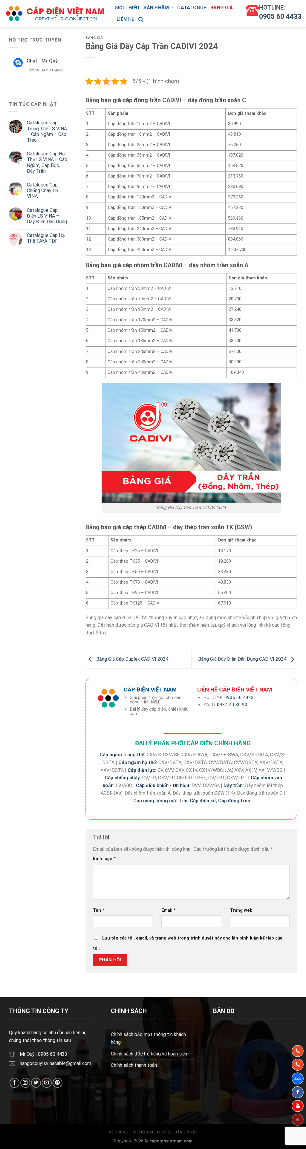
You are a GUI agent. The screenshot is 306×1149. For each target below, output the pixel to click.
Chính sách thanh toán (134, 1065)
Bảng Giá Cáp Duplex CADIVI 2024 (131, 659)
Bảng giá (221, 7)
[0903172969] (297, 1078)
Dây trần (233, 785)
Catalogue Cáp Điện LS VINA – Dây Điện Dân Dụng (47, 215)
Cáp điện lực (141, 770)
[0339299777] (297, 1064)
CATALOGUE (191, 7)
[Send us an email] (47, 1083)
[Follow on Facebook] (14, 1083)
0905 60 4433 (280, 17)
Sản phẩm (156, 7)
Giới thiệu (126, 7)
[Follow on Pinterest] (57, 1083)
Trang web (241, 910)
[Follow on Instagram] (25, 1083)
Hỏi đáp (146, 1132)
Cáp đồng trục (234, 801)
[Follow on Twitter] (36, 1083)
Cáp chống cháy (122, 778)
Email (168, 910)
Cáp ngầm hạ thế (137, 762)
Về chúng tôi (122, 1132)
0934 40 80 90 (232, 704)
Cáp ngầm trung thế (122, 755)
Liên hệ (125, 19)
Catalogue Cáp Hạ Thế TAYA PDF (46, 238)
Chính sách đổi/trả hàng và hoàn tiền (149, 1054)
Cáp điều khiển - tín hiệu (162, 785)
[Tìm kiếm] (140, 19)
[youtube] (297, 1106)
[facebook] (297, 1092)
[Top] (297, 1119)
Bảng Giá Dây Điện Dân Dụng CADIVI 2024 (242, 659)
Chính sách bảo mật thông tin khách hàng (148, 1038)
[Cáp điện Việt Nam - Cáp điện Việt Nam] (54, 14)
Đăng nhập (186, 1132)
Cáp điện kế (203, 801)
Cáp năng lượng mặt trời (160, 801)
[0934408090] (297, 1051)
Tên (98, 910)
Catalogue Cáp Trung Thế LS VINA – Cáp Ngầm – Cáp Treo (47, 131)
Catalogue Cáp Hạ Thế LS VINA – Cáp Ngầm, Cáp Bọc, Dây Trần (47, 162)
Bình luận (104, 858)
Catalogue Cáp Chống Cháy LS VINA (42, 190)
